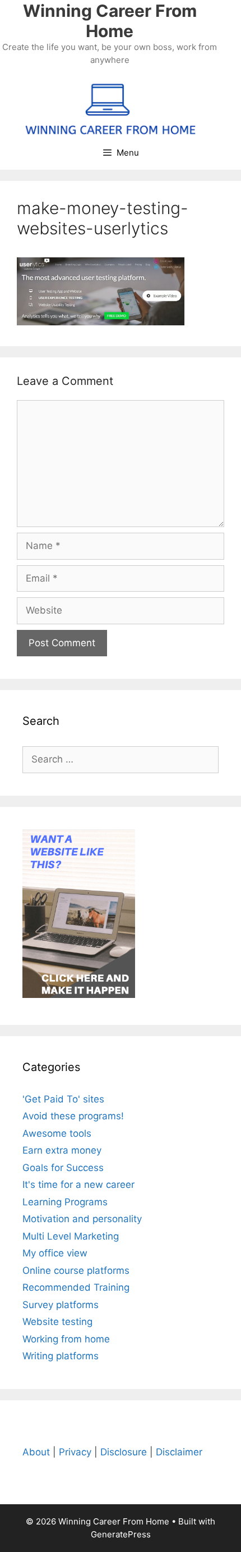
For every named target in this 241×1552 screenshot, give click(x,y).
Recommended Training (75, 1287)
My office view (54, 1253)
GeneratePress (121, 1534)
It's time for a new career (78, 1184)
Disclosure (123, 1452)
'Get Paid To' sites (63, 1099)
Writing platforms (60, 1356)
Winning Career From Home (110, 21)
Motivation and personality (82, 1218)
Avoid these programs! (73, 1116)
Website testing (57, 1321)
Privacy (75, 1452)
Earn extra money (61, 1150)
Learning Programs (65, 1202)
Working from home (66, 1339)
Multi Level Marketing (70, 1236)
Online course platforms (75, 1270)
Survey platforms (60, 1304)
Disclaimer (179, 1452)
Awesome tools (56, 1133)
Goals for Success (63, 1167)
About (36, 1452)
